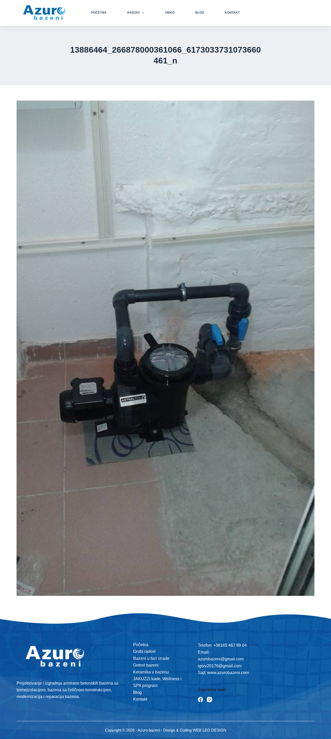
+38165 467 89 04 (230, 645)
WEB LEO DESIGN (209, 730)
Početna (99, 12)
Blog (199, 12)
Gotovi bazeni (146, 665)
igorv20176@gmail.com (220, 666)
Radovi (133, 12)
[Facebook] (200, 699)
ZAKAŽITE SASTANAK (292, 13)
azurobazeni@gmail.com (221, 659)
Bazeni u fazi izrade (151, 658)
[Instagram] (209, 699)
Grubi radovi (144, 651)
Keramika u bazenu (151, 672)
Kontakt (232, 12)
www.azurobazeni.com (227, 672)
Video (170, 12)
